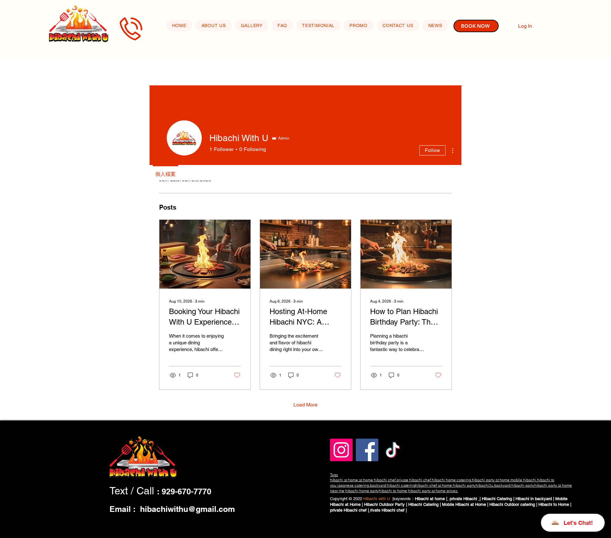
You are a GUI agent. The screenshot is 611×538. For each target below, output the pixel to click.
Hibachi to (548, 504)
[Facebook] (367, 450)
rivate (376, 510)
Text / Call (133, 491)
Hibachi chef (356, 510)
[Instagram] (341, 450)
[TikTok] (393, 450)
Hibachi (470, 498)
